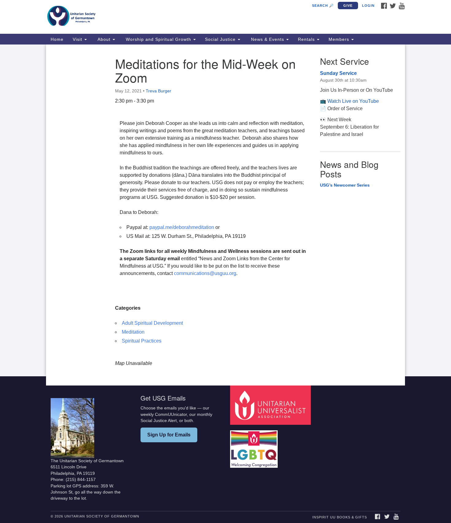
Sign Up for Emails (169, 434)
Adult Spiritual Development (152, 323)
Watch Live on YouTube (353, 101)
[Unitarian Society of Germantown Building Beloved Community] (151, 17)
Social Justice (221, 39)
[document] (225, 210)
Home (57, 39)
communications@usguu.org (205, 273)
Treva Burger (158, 90)
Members (340, 39)
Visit (78, 39)
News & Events (267, 39)
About (104, 39)
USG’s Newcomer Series (345, 185)
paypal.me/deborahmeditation (181, 227)
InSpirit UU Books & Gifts (339, 517)
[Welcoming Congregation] (254, 446)
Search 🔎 (323, 5)
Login (368, 5)
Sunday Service (338, 73)
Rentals (307, 39)
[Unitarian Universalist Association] (271, 405)
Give (348, 5)
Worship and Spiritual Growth (158, 39)
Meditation (133, 332)
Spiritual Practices (141, 340)
